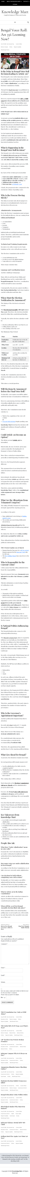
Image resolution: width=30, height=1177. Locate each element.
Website (3, 982)
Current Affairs (19, 44)
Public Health (18, 1113)
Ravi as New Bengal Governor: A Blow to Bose (6, 927)
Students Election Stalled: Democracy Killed (14, 1082)
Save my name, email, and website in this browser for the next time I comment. (14, 992)
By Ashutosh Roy (10, 44)
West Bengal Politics (5, 49)
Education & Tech (4, 1019)
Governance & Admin (14, 1046)
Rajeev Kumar (14, 607)
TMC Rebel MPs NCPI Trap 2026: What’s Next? (14, 1027)
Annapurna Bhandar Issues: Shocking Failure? (14, 1068)
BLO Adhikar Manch (10, 556)
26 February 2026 (17, 184)
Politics (10, 46)
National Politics (20, 1032)
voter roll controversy (21, 792)
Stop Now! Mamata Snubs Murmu (24, 926)
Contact (25, 1)
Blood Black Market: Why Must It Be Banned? (13, 1107)
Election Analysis (4, 46)
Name (3, 967)
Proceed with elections (8, 421)
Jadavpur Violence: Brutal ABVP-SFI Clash (13, 1123)
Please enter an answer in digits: (10, 994)
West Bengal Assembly (11, 310)
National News (12, 1032)
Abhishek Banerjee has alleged (10, 525)
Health (12, 1113)
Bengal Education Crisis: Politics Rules (14, 1095)
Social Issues (3, 1076)
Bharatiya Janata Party (10, 638)
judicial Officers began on (11, 155)
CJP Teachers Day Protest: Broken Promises (12, 1040)
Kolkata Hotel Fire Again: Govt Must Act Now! (14, 1137)
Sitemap (15, 4)
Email (3, 975)
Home (2, 1)
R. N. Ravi (10, 725)
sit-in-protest (25, 550)
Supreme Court (20, 552)
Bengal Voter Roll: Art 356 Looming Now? (14, 34)
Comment (4, 944)
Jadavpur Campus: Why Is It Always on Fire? (14, 1054)
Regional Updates (17, 46)
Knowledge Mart (15, 12)
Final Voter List (13, 90)
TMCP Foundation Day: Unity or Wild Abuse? (13, 1013)
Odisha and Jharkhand (8, 217)
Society (8, 1076)
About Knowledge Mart (14, 1)
